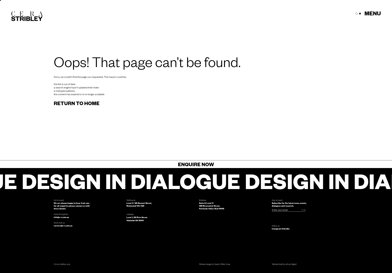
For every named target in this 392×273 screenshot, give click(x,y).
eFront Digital (290, 264)
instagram (277, 228)
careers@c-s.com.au (63, 225)
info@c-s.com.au (61, 217)
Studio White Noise (222, 264)
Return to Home (77, 103)
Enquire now (196, 164)
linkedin (286, 228)
